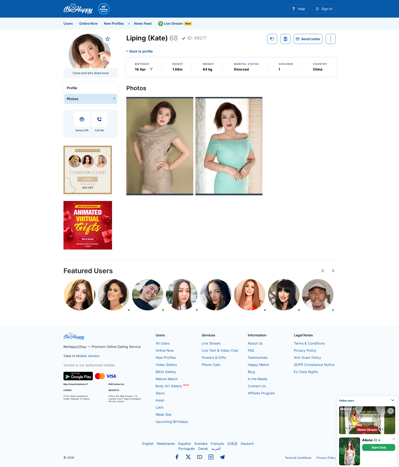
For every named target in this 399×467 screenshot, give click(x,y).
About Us (255, 343)
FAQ (251, 350)
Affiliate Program (261, 393)
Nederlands (166, 443)
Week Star (164, 414)
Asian (160, 400)
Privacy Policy (305, 350)
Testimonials (257, 357)
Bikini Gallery (166, 372)
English (148, 443)
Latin (159, 407)
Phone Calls (211, 365)
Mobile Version (87, 356)
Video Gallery (166, 365)
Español (184, 443)
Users (68, 23)
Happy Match (258, 365)
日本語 (232, 443)
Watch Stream (367, 429)
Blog (251, 372)
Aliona (367, 440)
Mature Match (167, 379)
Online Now (88, 23)
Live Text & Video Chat (220, 350)
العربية (216, 448)
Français (217, 443)
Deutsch (247, 443)
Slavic (160, 393)
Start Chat (379, 447)
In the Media (257, 379)
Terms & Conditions (309, 343)
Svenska (200, 443)
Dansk (203, 448)
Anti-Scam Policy (307, 357)
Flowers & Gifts (214, 357)
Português (186, 448)
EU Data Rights (306, 372)
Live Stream (173, 23)
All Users (163, 343)
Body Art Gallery (169, 386)
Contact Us (257, 386)
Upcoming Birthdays (172, 421)
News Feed (142, 23)
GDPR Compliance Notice (314, 365)
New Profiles (114, 23)
